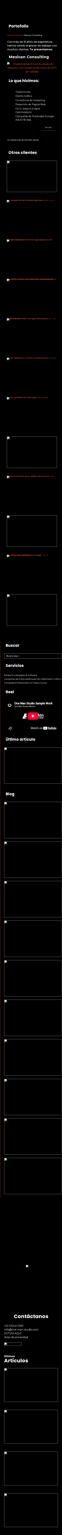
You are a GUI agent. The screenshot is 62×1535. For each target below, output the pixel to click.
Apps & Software (28, 675)
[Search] (58, 656)
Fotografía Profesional (15, 683)
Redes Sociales (12, 675)
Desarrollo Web (38, 679)
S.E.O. (30, 683)
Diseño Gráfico (53, 679)
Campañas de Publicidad (17, 679)
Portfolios (18, 35)
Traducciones (40, 683)
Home (9, 35)
